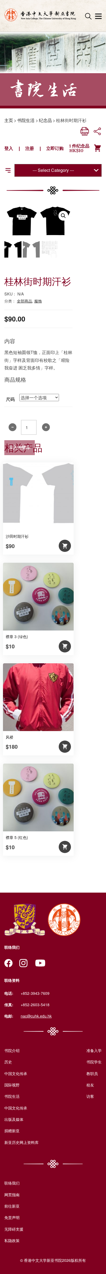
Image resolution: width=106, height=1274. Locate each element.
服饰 (38, 301)
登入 (8, 148)
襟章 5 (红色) (17, 837)
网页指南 (12, 1194)
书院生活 (26, 120)
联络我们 (12, 1183)
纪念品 (45, 120)
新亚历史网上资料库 (21, 1142)
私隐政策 (12, 1240)
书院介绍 (12, 1050)
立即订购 (55, 148)
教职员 (92, 1073)
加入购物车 (19, 447)
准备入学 (94, 1050)
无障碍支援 (13, 1229)
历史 (8, 1061)
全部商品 (24, 301)
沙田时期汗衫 (17, 536)
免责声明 (12, 1217)
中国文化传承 (15, 1073)
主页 (8, 120)
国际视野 (12, 1085)
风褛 (9, 737)
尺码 (10, 399)
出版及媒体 (13, 1119)
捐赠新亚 (12, 1130)
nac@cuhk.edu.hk (36, 1016)
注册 (29, 148)
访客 (90, 1096)
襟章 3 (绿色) (17, 636)
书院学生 (94, 1061)
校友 (90, 1085)
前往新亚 (12, 1206)
